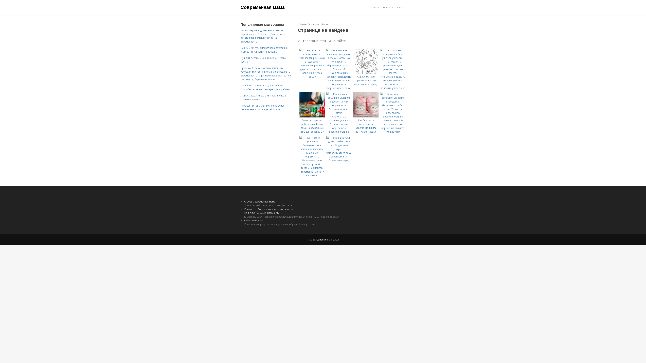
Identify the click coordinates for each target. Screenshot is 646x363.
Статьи (401, 7)
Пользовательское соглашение (276, 209)
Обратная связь (253, 220)
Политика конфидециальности (261, 212)
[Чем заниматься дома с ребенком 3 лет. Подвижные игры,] (339, 149)
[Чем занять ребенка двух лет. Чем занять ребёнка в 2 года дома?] (312, 61)
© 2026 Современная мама (259, 201)
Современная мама (263, 7)
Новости (388, 7)
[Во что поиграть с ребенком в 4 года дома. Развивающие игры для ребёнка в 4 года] (312, 116)
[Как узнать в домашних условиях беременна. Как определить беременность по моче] (339, 112)
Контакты (250, 209)
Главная (374, 7)
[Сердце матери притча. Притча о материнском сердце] (366, 72)
